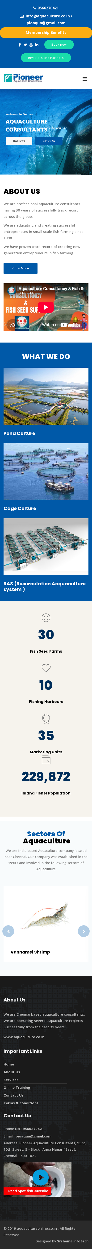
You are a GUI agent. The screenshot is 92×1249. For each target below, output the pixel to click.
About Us (12, 1071)
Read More (19, 140)
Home (9, 1064)
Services (11, 1079)
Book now (59, 44)
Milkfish (25, 952)
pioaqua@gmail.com (46, 22)
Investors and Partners (46, 58)
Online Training (17, 1087)
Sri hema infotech (72, 1241)
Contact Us (49, 140)
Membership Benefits (46, 32)
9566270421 (48, 8)
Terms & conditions (21, 1103)
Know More (20, 268)
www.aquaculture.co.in (24, 1036)
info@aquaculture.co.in (48, 16)
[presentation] (8, 931)
